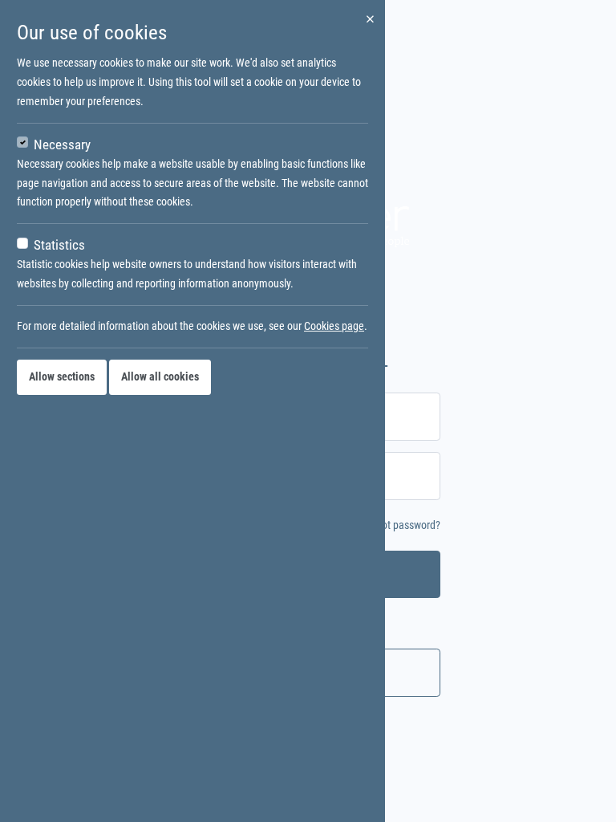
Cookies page (334, 325)
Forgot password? (401, 525)
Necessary (62, 144)
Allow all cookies (160, 376)
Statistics (59, 245)
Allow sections (62, 376)
